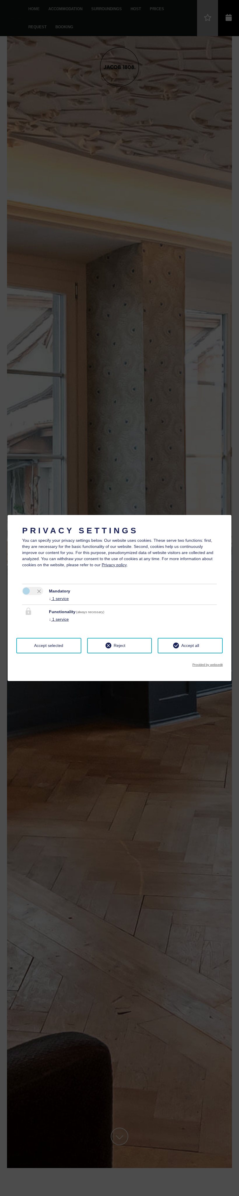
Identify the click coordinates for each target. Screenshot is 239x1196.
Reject (119, 645)
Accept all (190, 645)
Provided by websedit (207, 664)
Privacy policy (114, 564)
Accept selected (48, 645)
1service (59, 598)
